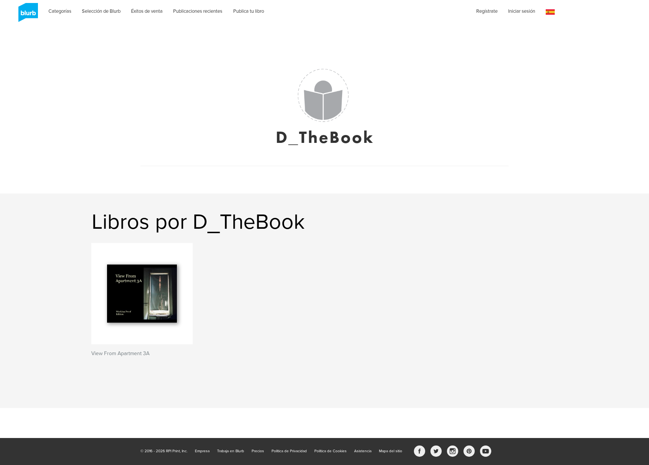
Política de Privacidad (289, 451)
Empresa (202, 451)
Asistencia (362, 451)
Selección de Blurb (101, 11)
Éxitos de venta (147, 11)
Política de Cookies (330, 451)
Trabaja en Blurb (230, 451)
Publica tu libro (248, 11)
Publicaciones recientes (197, 11)
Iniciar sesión (521, 11)
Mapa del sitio (390, 451)
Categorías (59, 11)
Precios (258, 451)
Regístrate (487, 11)
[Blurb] (26, 15)
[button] (550, 12)
